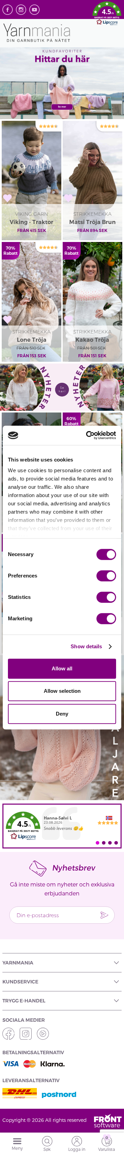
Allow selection (62, 691)
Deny (62, 714)
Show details (86, 646)
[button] (107, 14)
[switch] (106, 575)
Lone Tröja (31, 340)
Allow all (62, 668)
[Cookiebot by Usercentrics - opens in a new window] (87, 435)
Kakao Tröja (92, 340)
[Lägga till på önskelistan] (7, 198)
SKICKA (104, 915)
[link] (62, 826)
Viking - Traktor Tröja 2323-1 (31, 222)
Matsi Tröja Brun (92, 222)
